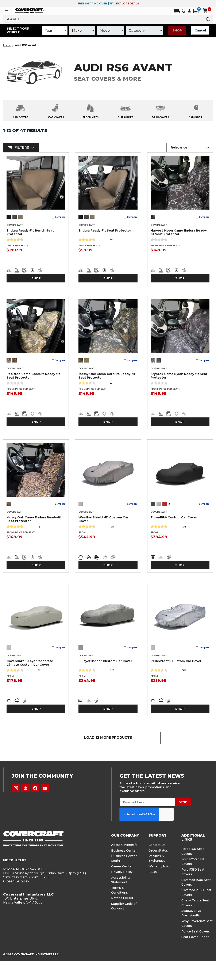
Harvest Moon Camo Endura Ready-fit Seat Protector (179, 232)
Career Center (122, 866)
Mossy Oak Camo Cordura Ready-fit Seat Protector (106, 375)
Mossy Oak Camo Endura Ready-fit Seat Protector (34, 519)
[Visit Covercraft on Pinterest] (25, 788)
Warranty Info (158, 866)
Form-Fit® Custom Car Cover (174, 517)
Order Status (158, 850)
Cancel (200, 30)
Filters (22, 148)
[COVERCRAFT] (29, 10)
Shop (177, 30)
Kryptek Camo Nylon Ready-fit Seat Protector (179, 375)
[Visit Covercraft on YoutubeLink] (45, 788)
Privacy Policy (121, 872)
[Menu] (7, 10)
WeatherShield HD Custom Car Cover (103, 519)
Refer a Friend (122, 898)
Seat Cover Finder (195, 937)
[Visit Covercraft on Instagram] (16, 788)
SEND (183, 802)
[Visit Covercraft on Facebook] (35, 788)
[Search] (208, 19)
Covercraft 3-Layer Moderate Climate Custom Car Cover (30, 663)
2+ (169, 504)
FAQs (152, 872)
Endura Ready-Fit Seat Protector (104, 230)
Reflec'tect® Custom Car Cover (176, 661)
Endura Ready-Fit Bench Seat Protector (30, 232)
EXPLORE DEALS (127, 3)
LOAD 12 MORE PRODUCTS (108, 738)
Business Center (124, 850)
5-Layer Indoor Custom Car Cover (105, 661)
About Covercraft (124, 845)
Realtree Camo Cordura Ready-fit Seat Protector (33, 375)
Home (7, 45)
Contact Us (156, 845)
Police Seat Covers (195, 931)
